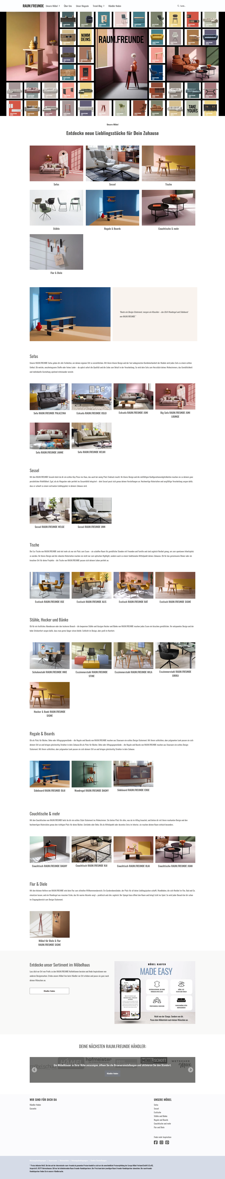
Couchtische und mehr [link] (162, 1123)
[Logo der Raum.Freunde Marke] (33, 6)
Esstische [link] (157, 1112)
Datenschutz (64, 1160)
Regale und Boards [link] (161, 1119)
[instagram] (161, 1142)
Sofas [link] (156, 1104)
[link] (52, 6)
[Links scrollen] (34, 1069)
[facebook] (156, 1142)
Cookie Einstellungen (98, 1160)
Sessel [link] (156, 1108)
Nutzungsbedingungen (38, 1160)
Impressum (53, 1160)
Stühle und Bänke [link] (160, 1116)
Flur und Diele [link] (159, 1127)
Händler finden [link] (49, 991)
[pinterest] (167, 1142)
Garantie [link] (33, 1108)
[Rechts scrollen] (190, 1069)
